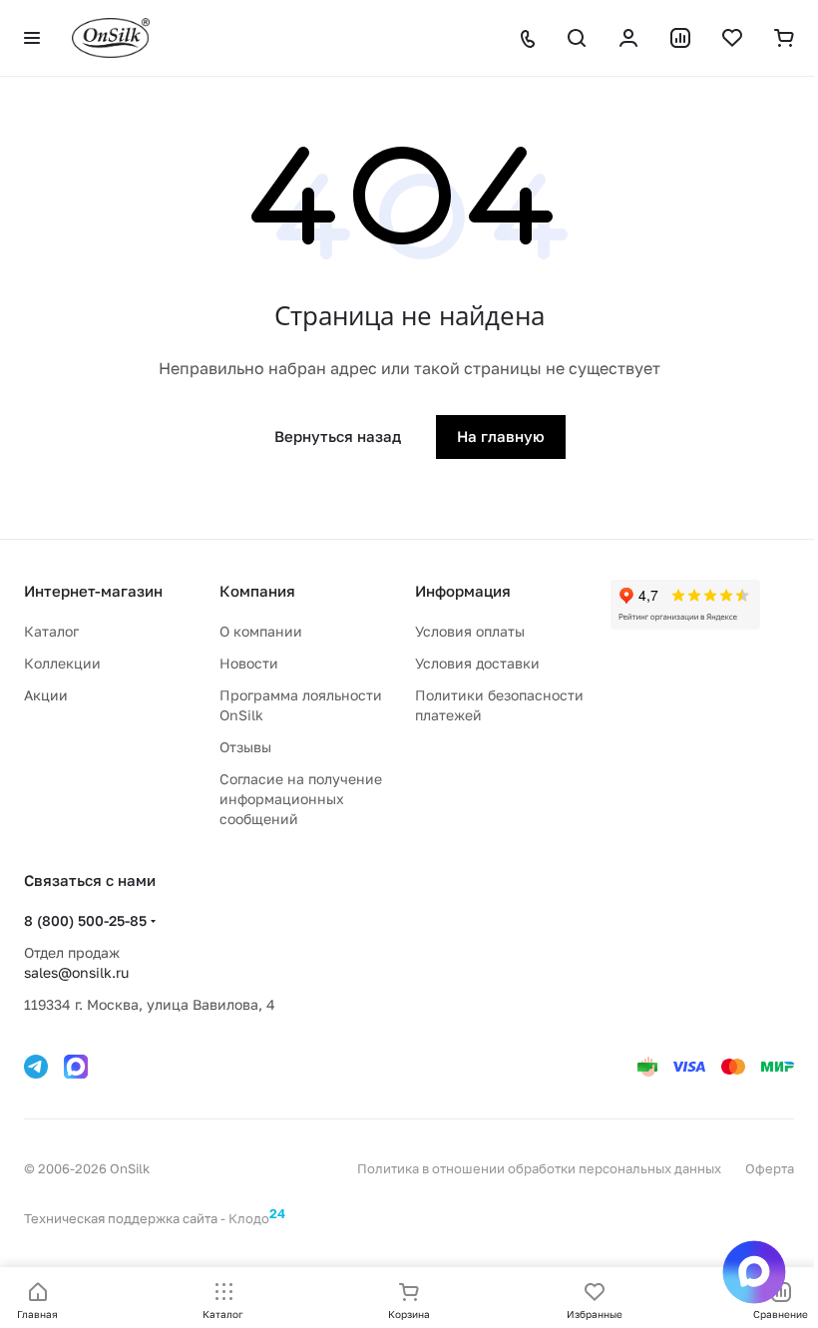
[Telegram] (36, 1067)
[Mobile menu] (32, 38)
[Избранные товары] (732, 38)
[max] (76, 1067)
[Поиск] (577, 38)
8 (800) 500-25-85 (85, 920)
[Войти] (628, 38)
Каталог (51, 631)
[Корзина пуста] (784, 38)
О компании (260, 631)
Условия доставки (477, 663)
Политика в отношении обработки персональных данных (539, 1168)
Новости (248, 663)
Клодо (256, 1215)
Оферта (769, 1168)
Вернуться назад (337, 436)
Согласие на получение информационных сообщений (300, 798)
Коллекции (62, 663)
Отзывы (245, 746)
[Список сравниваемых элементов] (680, 38)
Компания (257, 591)
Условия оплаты (470, 631)
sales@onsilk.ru (76, 972)
